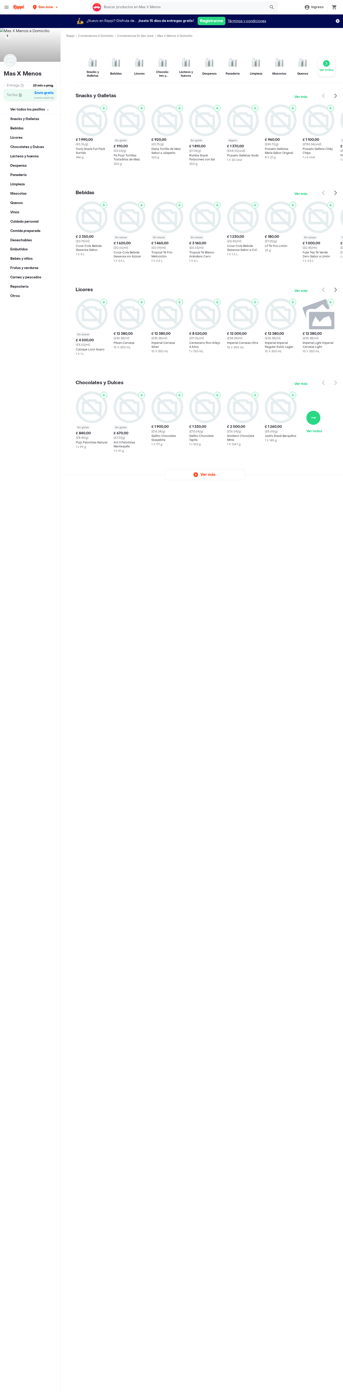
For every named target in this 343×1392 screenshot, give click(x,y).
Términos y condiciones (247, 21)
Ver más (301, 97)
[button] (46, 7)
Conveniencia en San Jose (135, 36)
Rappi (70, 36)
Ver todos (314, 431)
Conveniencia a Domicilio (95, 36)
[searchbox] (183, 7)
